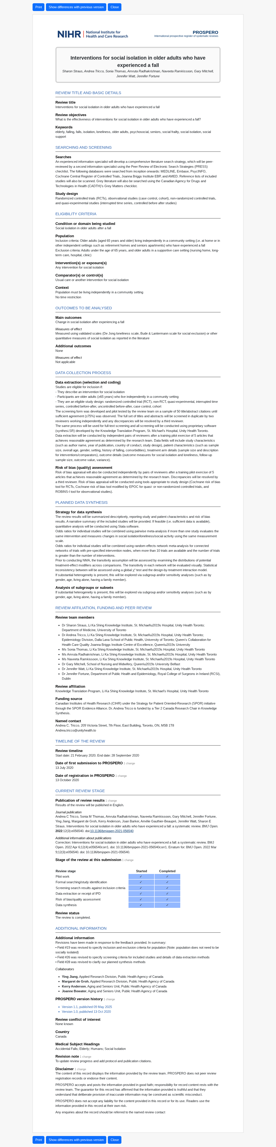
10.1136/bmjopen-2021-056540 (111, 831)
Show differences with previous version (76, 7)
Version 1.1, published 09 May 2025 (87, 1007)
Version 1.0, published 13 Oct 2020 (86, 1011)
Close (115, 7)
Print (38, 7)
